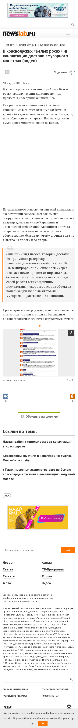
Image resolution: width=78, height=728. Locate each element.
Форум (47, 576)
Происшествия (27, 45)
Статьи (8, 569)
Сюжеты (9, 576)
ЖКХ (6, 495)
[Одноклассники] (70, 707)
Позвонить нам (50, 696)
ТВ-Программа (53, 569)
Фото (7, 583)
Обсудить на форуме (42, 416)
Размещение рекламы (15, 696)
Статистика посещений (55, 689)
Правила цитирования (15, 689)
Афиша (47, 563)
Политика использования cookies (21, 601)
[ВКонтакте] (34, 707)
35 (7, 72)
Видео (46, 583)
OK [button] (43, 723)
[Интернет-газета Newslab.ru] (19, 33)
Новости (10, 45)
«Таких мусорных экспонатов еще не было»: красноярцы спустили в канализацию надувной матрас (39, 474)
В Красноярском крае (51, 45)
